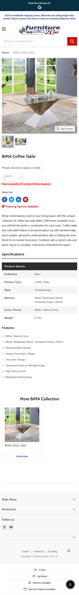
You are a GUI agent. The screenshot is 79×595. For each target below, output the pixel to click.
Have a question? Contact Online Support (26, 183)
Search (25, 551)
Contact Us (38, 551)
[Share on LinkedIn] (18, 199)
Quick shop (22, 456)
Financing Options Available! (22, 206)
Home (5, 52)
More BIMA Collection (39, 398)
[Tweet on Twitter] (11, 199)
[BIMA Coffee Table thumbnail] (8, 142)
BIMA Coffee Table (15, 445)
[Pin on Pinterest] (25, 199)
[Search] (72, 41)
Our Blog (52, 551)
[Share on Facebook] (4, 199)
